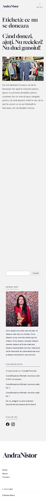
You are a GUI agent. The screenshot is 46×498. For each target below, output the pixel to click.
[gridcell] (23, 342)
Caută (36, 273)
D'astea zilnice (8, 495)
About (5, 473)
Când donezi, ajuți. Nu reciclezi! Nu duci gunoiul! (22, 42)
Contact (6, 477)
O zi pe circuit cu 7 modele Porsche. (21, 371)
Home (4, 470)
